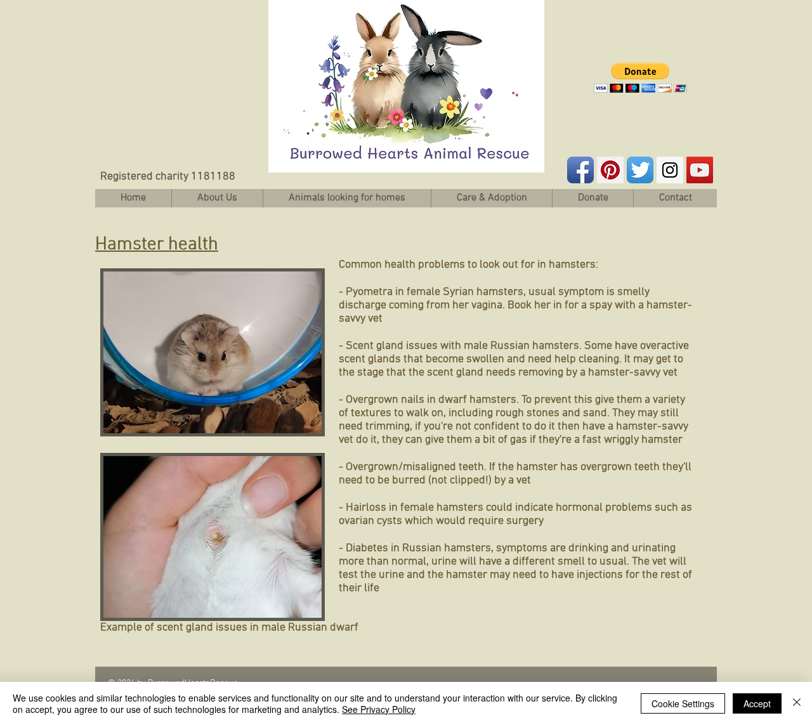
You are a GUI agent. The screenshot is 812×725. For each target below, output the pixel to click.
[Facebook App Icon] (580, 170)
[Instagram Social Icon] (670, 170)
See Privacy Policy (379, 709)
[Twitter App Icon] (640, 170)
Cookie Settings (683, 703)
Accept (757, 703)
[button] (640, 78)
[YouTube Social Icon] (699, 170)
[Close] (796, 703)
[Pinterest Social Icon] (610, 170)
